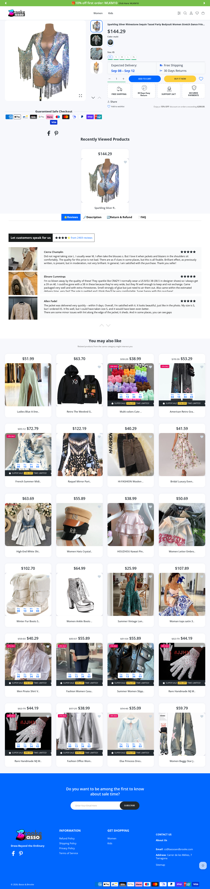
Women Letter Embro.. (182, 551)
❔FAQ (141, 217)
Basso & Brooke (26, 884)
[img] (62, 237)
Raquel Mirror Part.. (79, 481)
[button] (5, 3)
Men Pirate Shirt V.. (28, 691)
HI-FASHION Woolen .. (130, 481)
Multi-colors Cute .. (131, 411)
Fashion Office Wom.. (79, 761)
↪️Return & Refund (119, 217)
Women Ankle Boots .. (79, 621)
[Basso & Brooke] (17, 13)
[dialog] (185, 13)
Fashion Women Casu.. (79, 691)
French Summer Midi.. (28, 481)
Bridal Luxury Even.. (181, 481)
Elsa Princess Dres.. (131, 761)
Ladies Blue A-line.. (28, 411)
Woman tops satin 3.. (182, 621)
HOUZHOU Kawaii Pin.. (130, 551)
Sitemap (160, 864)
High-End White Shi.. (28, 551)
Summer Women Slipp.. (130, 691)
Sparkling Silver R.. (105, 207)
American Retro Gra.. (182, 411)
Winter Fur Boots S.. (28, 621)
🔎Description (92, 217)
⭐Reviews (71, 217)
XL (134, 57)
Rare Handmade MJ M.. (181, 691)
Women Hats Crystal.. (79, 551)
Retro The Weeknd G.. (79, 411)
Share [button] (113, 101)
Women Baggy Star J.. (181, 761)
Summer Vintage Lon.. (130, 621)
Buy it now (180, 78)
